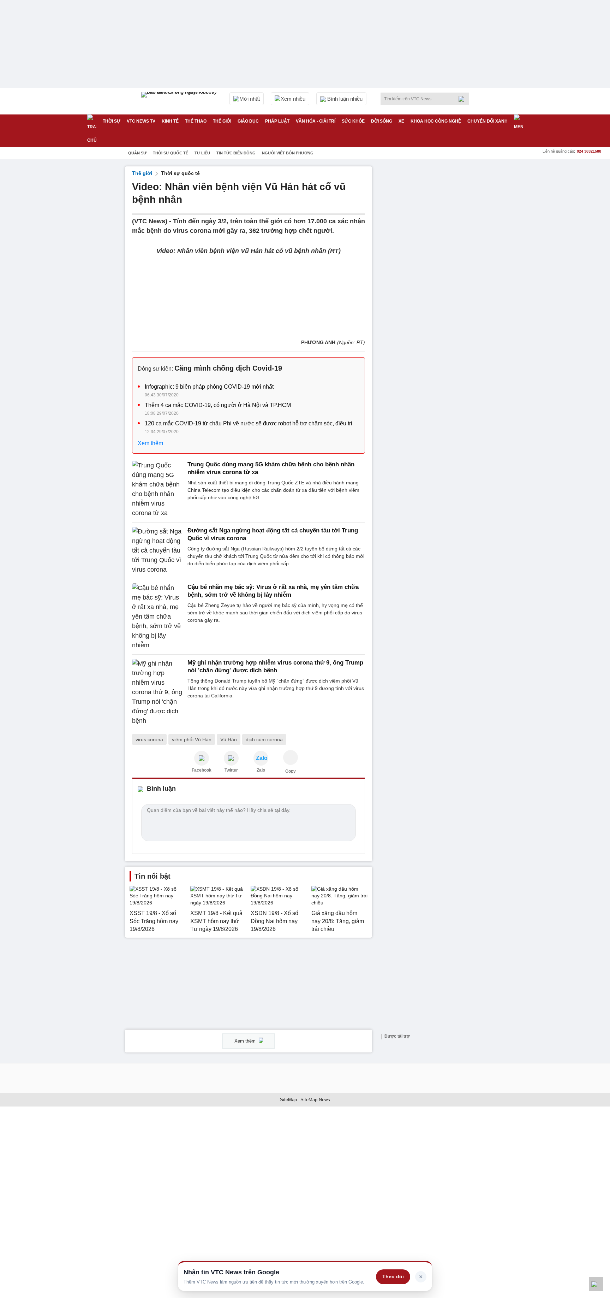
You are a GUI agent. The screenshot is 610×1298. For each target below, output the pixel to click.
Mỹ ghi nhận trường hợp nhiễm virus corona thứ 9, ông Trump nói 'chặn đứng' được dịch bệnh (275, 666)
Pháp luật (277, 121)
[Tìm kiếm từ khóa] (463, 99)
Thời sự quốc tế (170, 153)
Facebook (201, 770)
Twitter (231, 770)
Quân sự (137, 153)
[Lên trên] (596, 1284)
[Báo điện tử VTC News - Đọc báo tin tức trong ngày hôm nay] (180, 101)
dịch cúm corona (264, 739)
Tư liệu (202, 153)
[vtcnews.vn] (201, 758)
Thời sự (111, 121)
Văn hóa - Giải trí (315, 121)
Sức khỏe (353, 121)
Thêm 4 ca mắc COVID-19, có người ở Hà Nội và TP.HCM (218, 405)
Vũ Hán (228, 739)
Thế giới (222, 121)
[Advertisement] (432, 272)
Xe (401, 121)
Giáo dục (248, 121)
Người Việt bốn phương (287, 153)
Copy (290, 771)
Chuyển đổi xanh (487, 121)
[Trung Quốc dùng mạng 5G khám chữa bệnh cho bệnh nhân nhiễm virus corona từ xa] (157, 489)
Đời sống (381, 121)
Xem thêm (150, 443)
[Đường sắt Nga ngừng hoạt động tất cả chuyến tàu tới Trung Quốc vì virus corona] (157, 550)
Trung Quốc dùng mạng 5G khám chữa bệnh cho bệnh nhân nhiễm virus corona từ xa (270, 468)
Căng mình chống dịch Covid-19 (228, 368)
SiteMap (288, 1099)
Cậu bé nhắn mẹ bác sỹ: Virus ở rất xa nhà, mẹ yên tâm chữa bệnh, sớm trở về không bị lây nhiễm (273, 591)
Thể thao (196, 121)
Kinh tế (170, 121)
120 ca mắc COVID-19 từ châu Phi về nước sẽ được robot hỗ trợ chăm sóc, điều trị (248, 423)
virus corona (149, 739)
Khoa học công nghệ (436, 121)
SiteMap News (315, 1099)
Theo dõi (393, 1276)
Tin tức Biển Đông (236, 153)
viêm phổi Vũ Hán (191, 739)
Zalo (261, 770)
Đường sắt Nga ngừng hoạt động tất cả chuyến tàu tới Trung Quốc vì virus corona (272, 534)
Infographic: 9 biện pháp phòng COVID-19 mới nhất (209, 387)
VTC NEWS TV (141, 121)
